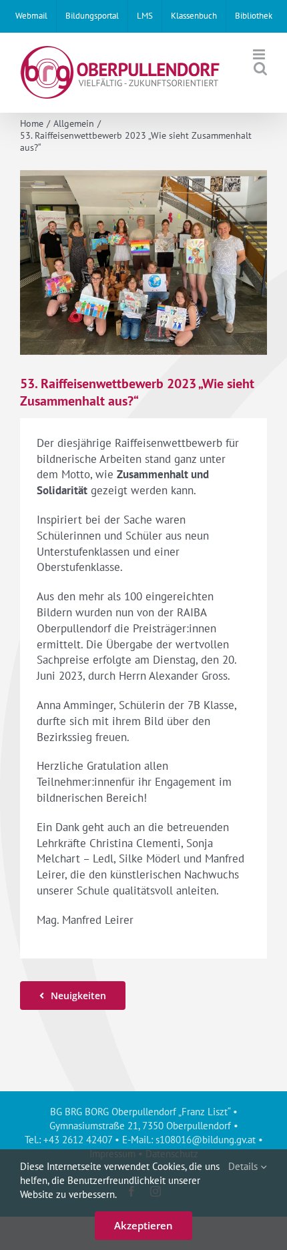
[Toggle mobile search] (260, 68)
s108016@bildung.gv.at (206, 1139)
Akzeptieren (143, 1225)
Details (244, 1166)
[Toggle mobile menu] (260, 54)
